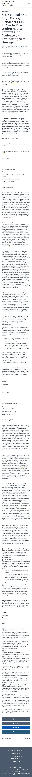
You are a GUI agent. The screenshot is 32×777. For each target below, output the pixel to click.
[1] (3, 629)
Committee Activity (16, 751)
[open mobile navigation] (29, 4)
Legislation (16, 759)
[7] (9, 473)
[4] (19, 272)
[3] (9, 246)
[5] (14, 284)
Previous (8, 738)
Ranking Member (16, 756)
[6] (3, 672)
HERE (3, 146)
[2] (10, 241)
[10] (14, 517)
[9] (19, 505)
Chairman (16, 753)
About (16, 764)
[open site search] (26, 3)
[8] (9, 478)
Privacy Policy (16, 767)
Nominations (16, 762)
